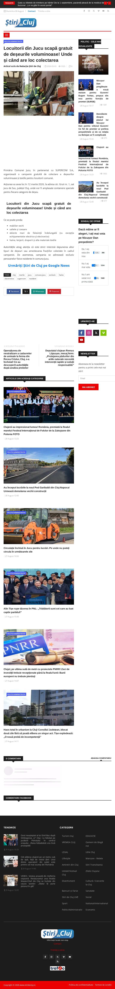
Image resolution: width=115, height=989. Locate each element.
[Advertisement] (39, 141)
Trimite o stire (44, 11)
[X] (94, 11)
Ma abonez (88, 387)
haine (61, 275)
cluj (14, 275)
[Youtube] (103, 11)
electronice (9, 278)
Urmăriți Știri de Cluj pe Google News (39, 265)
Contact (32, 11)
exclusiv (52, 275)
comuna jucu (40, 275)
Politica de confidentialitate (81, 984)
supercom (21, 278)
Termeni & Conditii (103, 984)
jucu (29, 275)
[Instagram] (89, 11)
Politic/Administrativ (13, 41)
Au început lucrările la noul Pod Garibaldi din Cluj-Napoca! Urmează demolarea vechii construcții (93, 190)
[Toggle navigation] (7, 35)
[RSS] (108, 11)
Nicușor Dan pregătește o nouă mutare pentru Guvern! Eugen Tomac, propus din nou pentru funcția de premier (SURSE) (93, 91)
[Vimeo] (99, 11)
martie (22, 275)
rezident (32, 278)
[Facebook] (84, 11)
